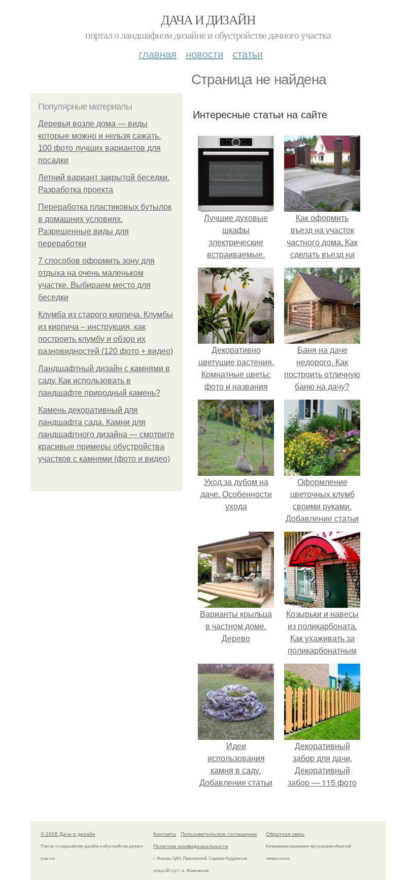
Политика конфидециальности (190, 846)
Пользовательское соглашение (219, 833)
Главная (158, 53)
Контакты (164, 833)
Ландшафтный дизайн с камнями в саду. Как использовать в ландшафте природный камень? (104, 380)
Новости (204, 53)
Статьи (247, 53)
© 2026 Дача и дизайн (68, 833)
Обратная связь (285, 833)
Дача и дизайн (208, 19)
